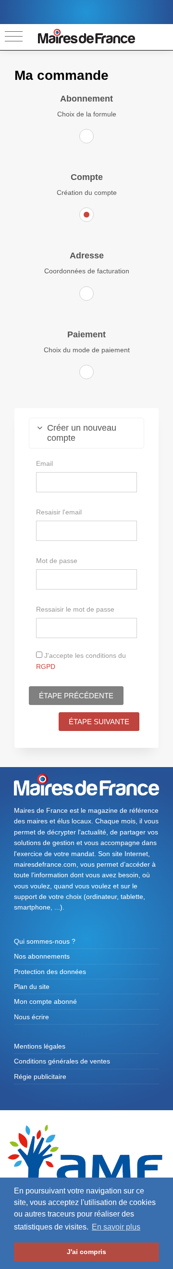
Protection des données (50, 971)
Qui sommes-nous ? (44, 941)
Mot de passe (56, 560)
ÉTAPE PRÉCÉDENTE (76, 696)
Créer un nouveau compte (81, 433)
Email (44, 463)
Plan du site (31, 986)
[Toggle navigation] (13, 37)
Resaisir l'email (59, 512)
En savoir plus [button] (116, 1227)
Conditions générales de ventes (62, 1061)
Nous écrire (31, 1017)
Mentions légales (39, 1046)
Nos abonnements (42, 956)
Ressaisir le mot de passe (75, 609)
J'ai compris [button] (86, 1252)
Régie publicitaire (40, 1076)
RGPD (45, 666)
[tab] (86, 433)
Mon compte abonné (45, 1001)
